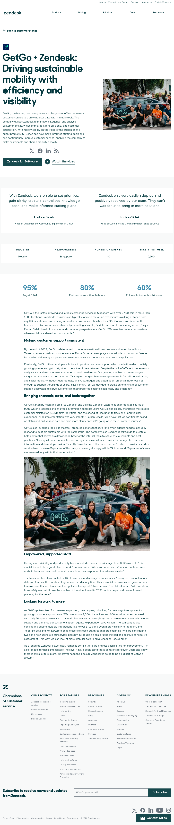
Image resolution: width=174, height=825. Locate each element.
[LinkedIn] (151, 810)
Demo (133, 12)
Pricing (82, 12)
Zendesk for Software (22, 161)
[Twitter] (134, 810)
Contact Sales (157, 818)
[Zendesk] (5, 692)
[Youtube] (159, 810)
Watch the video (63, 161)
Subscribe (160, 792)
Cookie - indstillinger (55, 818)
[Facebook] (142, 810)
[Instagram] (168, 810)
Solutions (107, 12)
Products (57, 12)
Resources (158, 12)
